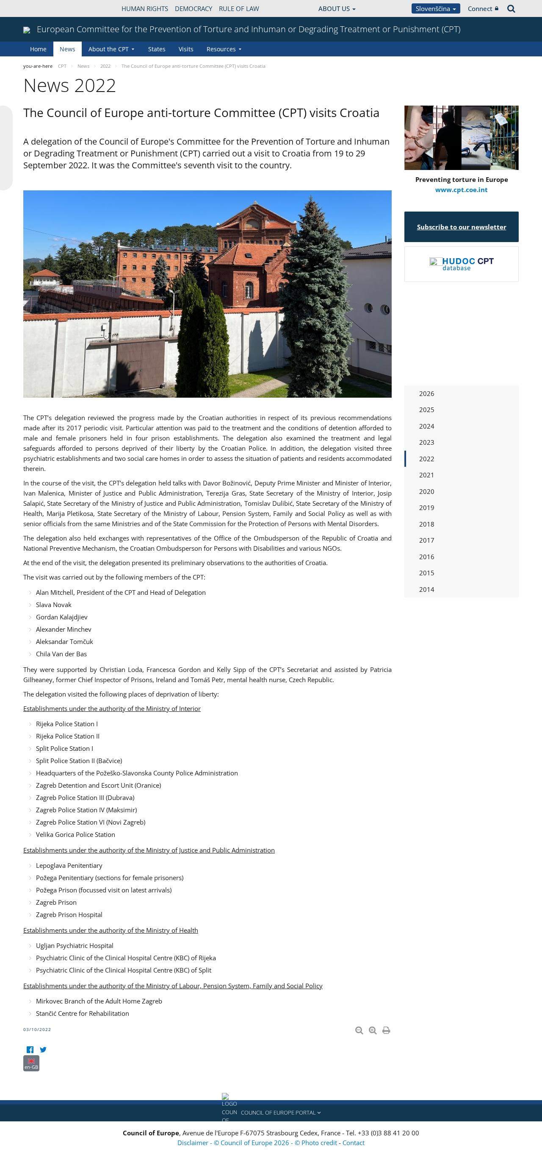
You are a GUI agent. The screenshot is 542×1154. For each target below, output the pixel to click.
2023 (426, 442)
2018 (426, 524)
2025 (426, 409)
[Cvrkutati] (43, 1049)
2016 (426, 556)
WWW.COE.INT (44, 8)
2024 (426, 426)
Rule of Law (239, 8)
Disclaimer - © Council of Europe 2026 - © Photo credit (258, 1142)
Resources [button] (221, 49)
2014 (426, 589)
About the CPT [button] (108, 49)
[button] (271, 1112)
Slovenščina (434, 8)
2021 (426, 475)
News (67, 49)
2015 (426, 573)
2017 (426, 540)
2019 (426, 507)
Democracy (193, 8)
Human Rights (145, 8)
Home (38, 49)
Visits (186, 49)
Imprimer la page (387, 1028)
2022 (426, 458)
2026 (426, 393)
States (157, 49)
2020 (426, 491)
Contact (354, 1142)
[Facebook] (29, 1049)
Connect (480, 8)
